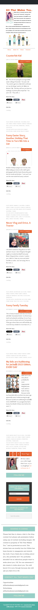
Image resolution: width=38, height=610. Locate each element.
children (23, 122)
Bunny (8, 215)
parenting (22, 125)
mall (7, 218)
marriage (14, 295)
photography (27, 209)
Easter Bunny (25, 215)
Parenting (15, 448)
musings (24, 355)
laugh (11, 125)
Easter (18, 215)
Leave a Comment (25, 61)
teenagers (15, 441)
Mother (16, 125)
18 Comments (26, 149)
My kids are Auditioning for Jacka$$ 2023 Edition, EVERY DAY (18, 365)
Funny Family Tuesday (17, 305)
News (20, 209)
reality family (25, 131)
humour (29, 123)
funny (15, 131)
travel (27, 125)
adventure (18, 299)
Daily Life (14, 437)
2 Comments (26, 373)
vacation (9, 127)
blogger (17, 129)
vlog (21, 301)
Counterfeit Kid (13, 56)
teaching (16, 218)
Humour (26, 444)
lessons (16, 446)
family (10, 123)
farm (16, 293)
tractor (16, 301)
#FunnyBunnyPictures (21, 213)
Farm (29, 299)
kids (7, 125)
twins (14, 211)
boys (21, 129)
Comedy (27, 205)
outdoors (26, 295)
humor (24, 123)
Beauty (16, 435)
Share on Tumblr (16, 100)
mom (18, 131)
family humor (17, 123)
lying (16, 216)
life (20, 446)
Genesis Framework (26, 606)
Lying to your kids (24, 216)
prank (20, 448)
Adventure (17, 122)
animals (16, 205)
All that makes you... (19, 23)
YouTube (26, 301)
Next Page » (26, 454)
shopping (9, 211)
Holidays (17, 207)
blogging (24, 292)
